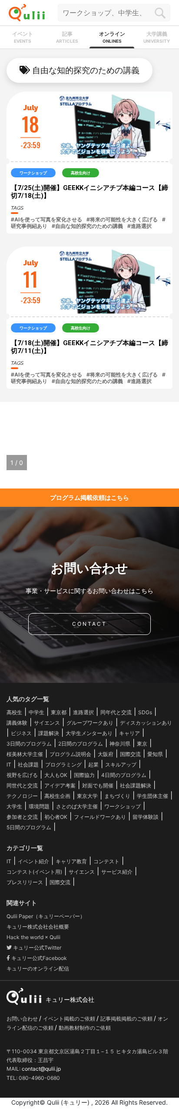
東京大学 (87, 796)
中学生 (36, 712)
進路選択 (83, 712)
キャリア (129, 733)
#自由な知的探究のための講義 (87, 226)
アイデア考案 (60, 785)
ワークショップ (122, 806)
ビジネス (21, 733)
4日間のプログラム (123, 775)
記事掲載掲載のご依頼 (127, 1018)
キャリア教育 (71, 861)
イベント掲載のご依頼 (69, 1018)
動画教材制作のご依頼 (85, 1027)
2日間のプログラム (80, 743)
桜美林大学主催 (25, 754)
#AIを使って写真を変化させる (46, 219)
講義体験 (17, 722)
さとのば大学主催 (77, 806)
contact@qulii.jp (41, 1068)
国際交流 (130, 754)
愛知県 (155, 754)
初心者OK (55, 817)
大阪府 (105, 754)
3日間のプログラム (29, 743)
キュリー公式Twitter (36, 947)
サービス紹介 (117, 871)
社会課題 (28, 764)
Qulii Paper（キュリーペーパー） (46, 916)
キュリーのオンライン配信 (38, 968)
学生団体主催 (152, 796)
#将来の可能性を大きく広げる (122, 219)
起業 (93, 764)
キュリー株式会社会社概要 (38, 926)
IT (9, 764)
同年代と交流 (116, 712)
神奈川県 (119, 743)
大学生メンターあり (89, 733)
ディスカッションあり (146, 722)
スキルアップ (120, 764)
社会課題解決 (135, 785)
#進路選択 (139, 226)
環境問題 (39, 806)
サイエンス (47, 722)
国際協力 (84, 775)
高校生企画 (57, 796)
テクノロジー (22, 796)
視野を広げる (22, 775)
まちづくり (117, 796)
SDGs (145, 712)
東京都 (58, 712)
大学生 (14, 806)
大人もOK (55, 775)
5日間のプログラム (29, 827)
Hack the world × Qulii (33, 937)
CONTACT (89, 624)
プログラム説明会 (70, 754)
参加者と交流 (22, 817)
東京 (142, 743)
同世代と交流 (22, 785)
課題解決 (48, 733)
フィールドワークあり (100, 817)
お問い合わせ (23, 1018)
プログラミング (63, 764)
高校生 (14, 712)
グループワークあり (89, 722)
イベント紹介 (33, 861)
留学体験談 (146, 817)
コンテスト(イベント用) (34, 871)
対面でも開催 (97, 785)
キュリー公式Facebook (38, 958)
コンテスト (106, 861)
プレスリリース (25, 882)
